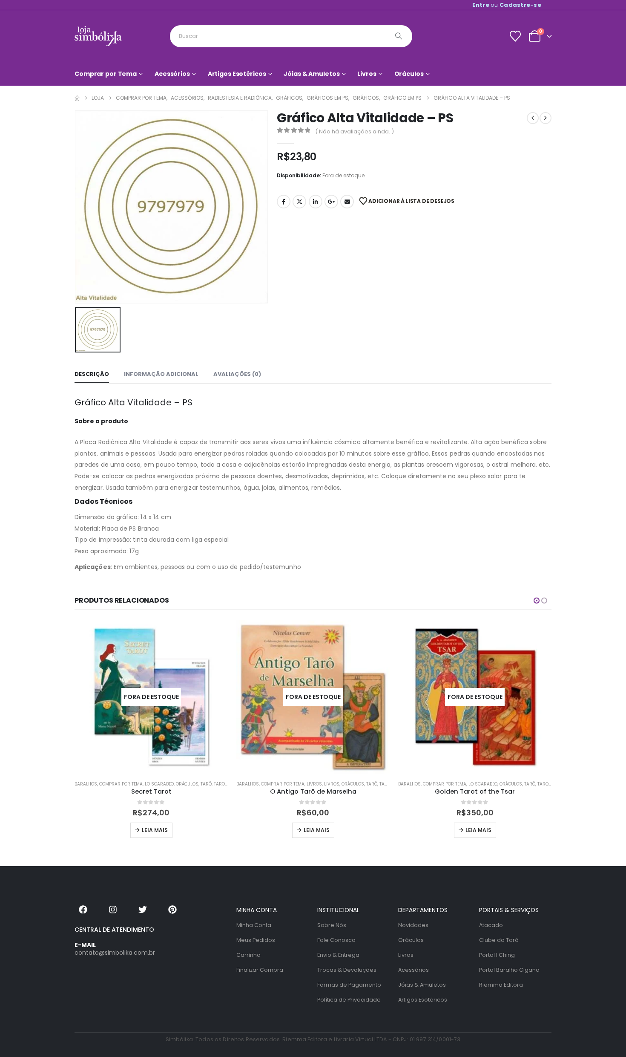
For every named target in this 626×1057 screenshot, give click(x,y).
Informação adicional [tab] (161, 374)
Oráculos (409, 73)
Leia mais (155, 830)
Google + (331, 201)
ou (506, 5)
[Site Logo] (98, 36)
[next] (545, 118)
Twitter (299, 201)
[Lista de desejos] (515, 36)
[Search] (398, 36)
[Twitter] (142, 909)
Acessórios (172, 73)
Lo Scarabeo (159, 784)
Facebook (283, 201)
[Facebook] (83, 909)
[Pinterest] (172, 909)
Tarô (206, 784)
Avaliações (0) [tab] (237, 374)
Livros (366, 73)
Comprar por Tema (106, 73)
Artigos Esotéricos (237, 73)
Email (347, 201)
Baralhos (86, 784)
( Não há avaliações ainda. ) (354, 131)
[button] (536, 600)
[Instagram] (112, 909)
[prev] (533, 118)
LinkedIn (315, 201)
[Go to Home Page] (77, 98)
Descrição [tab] (92, 374)
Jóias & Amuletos (311, 73)
